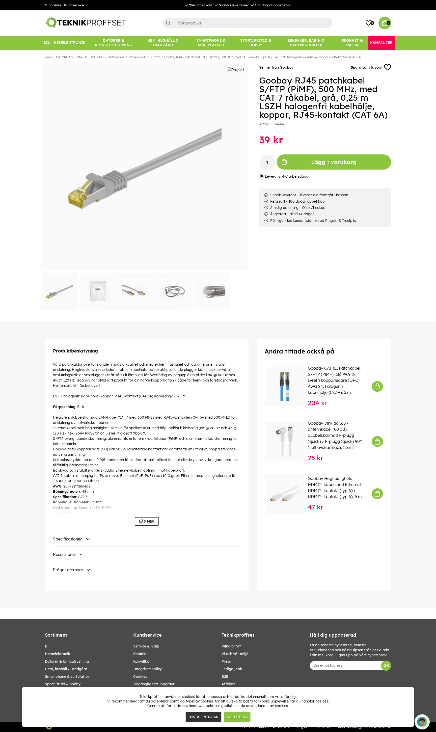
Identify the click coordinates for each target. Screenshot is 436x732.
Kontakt (140, 654)
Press (226, 661)
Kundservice (74, 5)
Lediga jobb (232, 669)
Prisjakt (331, 220)
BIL (47, 646)
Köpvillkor (142, 661)
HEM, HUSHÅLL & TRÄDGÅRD (66, 669)
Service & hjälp (146, 646)
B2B (225, 676)
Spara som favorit (367, 67)
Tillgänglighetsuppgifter (154, 684)
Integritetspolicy (147, 669)
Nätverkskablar (138, 57)
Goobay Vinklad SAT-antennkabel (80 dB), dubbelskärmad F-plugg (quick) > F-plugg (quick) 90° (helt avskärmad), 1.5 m (335, 435)
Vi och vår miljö (235, 654)
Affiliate (228, 684)
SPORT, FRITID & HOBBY (62, 684)
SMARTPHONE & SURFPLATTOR (67, 676)
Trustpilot (350, 220)
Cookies (140, 676)
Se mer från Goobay (276, 67)
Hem (48, 57)
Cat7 (157, 57)
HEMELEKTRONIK (57, 654)
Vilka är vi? (231, 646)
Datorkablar (116, 57)
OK (386, 665)
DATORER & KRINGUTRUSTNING (79, 57)
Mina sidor (53, 5)
